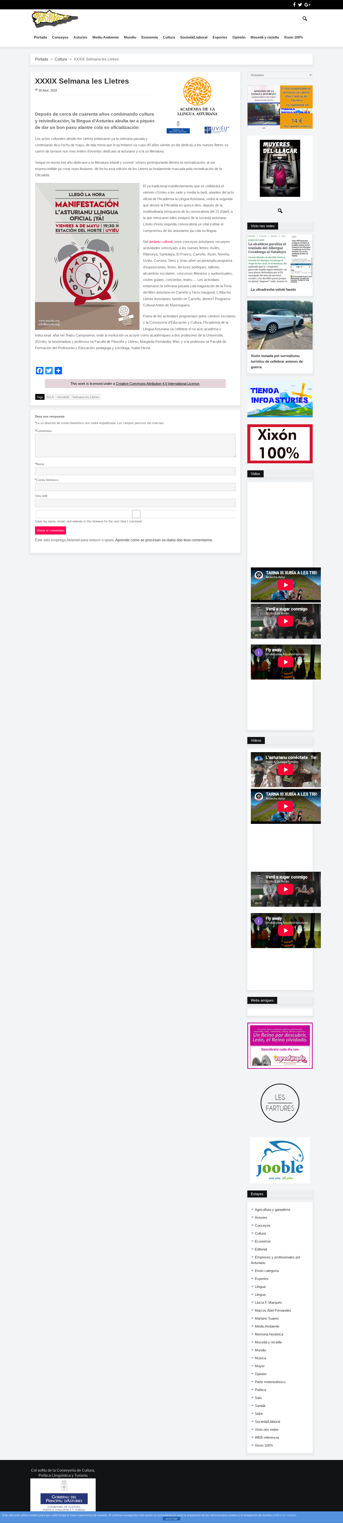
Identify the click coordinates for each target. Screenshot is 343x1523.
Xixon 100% (293, 37)
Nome (39, 464)
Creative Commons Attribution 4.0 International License (157, 384)
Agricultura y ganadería (272, 1209)
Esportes (220, 37)
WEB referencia (267, 1437)
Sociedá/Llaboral (193, 37)
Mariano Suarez (267, 1318)
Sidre (259, 1414)
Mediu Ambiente (105, 37)
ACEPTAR (171, 1518)
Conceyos (60, 37)
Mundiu (130, 37)
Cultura (169, 37)
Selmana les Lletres (85, 397)
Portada (40, 37)
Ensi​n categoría (267, 1271)
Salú (258, 1398)
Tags (40, 397)
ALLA (50, 397)
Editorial (261, 1249)
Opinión (238, 37)
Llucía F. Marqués (268, 1302)
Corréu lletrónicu (46, 480)
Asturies (80, 37)
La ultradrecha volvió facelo (273, 289)
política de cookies (284, 1515)
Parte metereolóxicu (270, 1382)
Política (260, 1390)
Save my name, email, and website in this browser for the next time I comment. (89, 521)
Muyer (260, 1366)
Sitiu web (41, 496)
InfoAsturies (55, 18)
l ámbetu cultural (159, 242)
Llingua (260, 1287)
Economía (149, 37)
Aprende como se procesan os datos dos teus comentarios (163, 540)
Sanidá (260, 1406)
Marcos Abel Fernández (273, 1310)
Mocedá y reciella (265, 37)
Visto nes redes (267, 1429)
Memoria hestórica (269, 1334)
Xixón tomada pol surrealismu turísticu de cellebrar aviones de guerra (277, 361)
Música (260, 1358)
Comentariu (43, 431)
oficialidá (63, 397)
